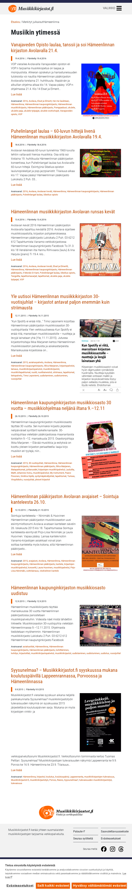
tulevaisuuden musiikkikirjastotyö (95, 780)
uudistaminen (46, 375)
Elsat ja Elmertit (60, 266)
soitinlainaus (32, 571)
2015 (25, 362)
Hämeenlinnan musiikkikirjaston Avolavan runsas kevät (63, 212)
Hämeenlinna (17, 104)
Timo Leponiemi (31, 375)
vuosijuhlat (16, 379)
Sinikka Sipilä (27, 476)
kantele (59, 564)
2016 (25, 101)
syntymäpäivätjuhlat (44, 476)
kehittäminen (62, 650)
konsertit (32, 567)
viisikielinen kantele (49, 571)
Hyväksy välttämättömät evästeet (99, 885)
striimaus (57, 372)
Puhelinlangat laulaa (32, 194)
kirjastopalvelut (66, 365)
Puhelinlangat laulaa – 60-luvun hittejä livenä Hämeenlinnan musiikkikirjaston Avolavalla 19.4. (56, 134)
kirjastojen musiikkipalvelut (51, 469)
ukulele (71, 107)
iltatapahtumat (18, 469)
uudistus (105, 653)
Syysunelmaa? (71, 780)
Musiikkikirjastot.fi (20, 780)
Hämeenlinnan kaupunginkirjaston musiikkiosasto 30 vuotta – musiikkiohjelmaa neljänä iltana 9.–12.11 (61, 405)
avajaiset (33, 561)
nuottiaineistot (45, 372)
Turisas (71, 476)
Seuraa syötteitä (83, 838)
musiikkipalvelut (41, 473)
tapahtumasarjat (29, 276)
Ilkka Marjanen (51, 365)
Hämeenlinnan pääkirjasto (40, 107)
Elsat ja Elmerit (44, 101)
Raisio (60, 780)
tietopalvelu (16, 375)
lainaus (14, 369)
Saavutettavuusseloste (115, 831)
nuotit (34, 372)
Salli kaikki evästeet (53, 885)
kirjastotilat (24, 653)
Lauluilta (70, 469)
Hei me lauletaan (61, 101)
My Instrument (57, 473)
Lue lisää (16, 94)
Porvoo (52, 780)
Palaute (77, 831)
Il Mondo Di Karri (31, 272)
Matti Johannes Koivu (21, 473)
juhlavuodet (31, 469)
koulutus (50, 776)
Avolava (32, 101)
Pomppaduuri (60, 107)
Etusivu (15, 22)
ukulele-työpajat (31, 110)
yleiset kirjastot (42, 479)
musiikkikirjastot (51, 369)
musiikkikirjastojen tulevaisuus (99, 776)
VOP (20, 114)
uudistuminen (60, 375)
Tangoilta (15, 276)
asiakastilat (28, 646)
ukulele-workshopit (49, 110)
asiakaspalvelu (36, 362)
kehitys (14, 653)
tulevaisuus (16, 783)
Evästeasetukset (111, 838)
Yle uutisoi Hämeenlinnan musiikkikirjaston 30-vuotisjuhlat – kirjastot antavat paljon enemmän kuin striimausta (60, 302)
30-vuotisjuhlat (36, 463)
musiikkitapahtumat (20, 372)
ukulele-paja (17, 110)
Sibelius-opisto (50, 194)
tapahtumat (43, 276)
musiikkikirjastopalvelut (30, 369)
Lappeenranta (76, 776)
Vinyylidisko (17, 479)
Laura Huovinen (45, 567)
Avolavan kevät (44, 191)
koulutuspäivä (62, 776)
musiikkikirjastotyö (39, 780)
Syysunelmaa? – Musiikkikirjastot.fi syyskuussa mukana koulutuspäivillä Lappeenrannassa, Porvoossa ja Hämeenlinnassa (64, 675)
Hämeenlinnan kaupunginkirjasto (41, 104)
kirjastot (41, 776)
